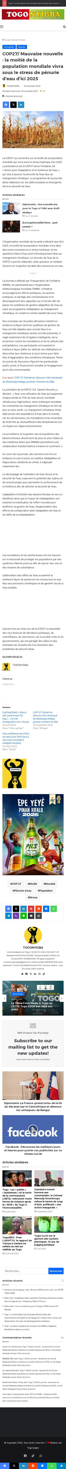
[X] (31, 974)
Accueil (7, 40)
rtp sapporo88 (8, 1370)
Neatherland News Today (12, 1382)
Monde (15, 40)
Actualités (9, 47)
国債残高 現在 (7, 1358)
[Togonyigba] (33, 15)
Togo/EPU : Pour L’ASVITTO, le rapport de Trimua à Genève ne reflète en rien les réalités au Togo (17, 1243)
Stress (33, 897)
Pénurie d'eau (22, 890)
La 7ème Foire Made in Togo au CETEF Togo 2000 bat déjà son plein (32, 1006)
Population (46, 890)
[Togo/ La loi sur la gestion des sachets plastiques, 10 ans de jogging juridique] (49, 1224)
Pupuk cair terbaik (9, 1347)
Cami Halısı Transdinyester (13, 1394)
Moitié (33, 883)
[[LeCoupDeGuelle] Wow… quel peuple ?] (11, 226)
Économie (18, 994)
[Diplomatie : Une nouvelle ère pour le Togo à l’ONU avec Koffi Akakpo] (11, 208)
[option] (33, 998)
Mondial (50, 883)
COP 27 (16, 883)
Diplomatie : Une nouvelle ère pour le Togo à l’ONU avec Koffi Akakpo (40, 208)
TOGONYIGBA (13, 86)
